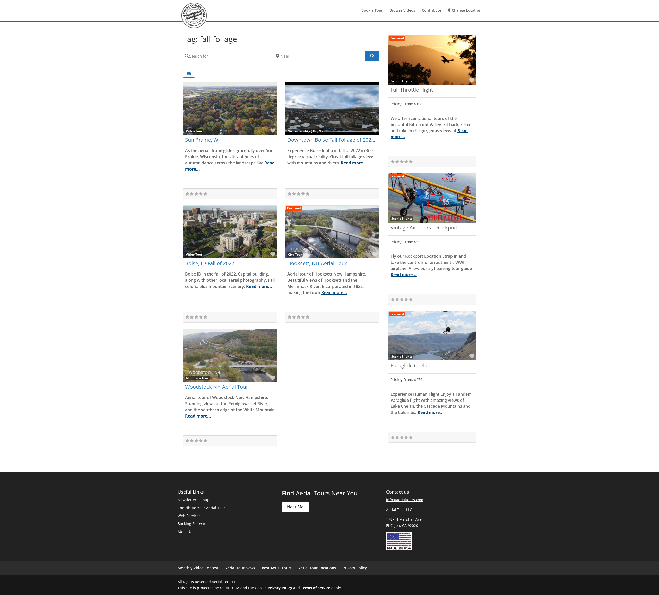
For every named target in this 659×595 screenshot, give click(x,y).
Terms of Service (315, 587)
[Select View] (189, 74)
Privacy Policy (355, 567)
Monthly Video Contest (198, 567)
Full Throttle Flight (412, 89)
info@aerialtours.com (404, 499)
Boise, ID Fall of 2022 (209, 263)
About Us (185, 531)
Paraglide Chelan (410, 365)
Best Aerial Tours (277, 567)
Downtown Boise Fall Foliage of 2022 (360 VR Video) (348, 139)
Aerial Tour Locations (317, 567)
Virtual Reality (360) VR (305, 131)
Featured (294, 208)
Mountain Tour (197, 378)
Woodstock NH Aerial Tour (216, 386)
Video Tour (194, 131)
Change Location (466, 10)
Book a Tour (372, 10)
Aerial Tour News (240, 567)
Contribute (431, 10)
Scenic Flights (401, 81)
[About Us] (399, 548)
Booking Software (192, 523)
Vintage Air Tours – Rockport (424, 227)
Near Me (295, 507)
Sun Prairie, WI (202, 139)
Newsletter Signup (194, 499)
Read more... (354, 163)
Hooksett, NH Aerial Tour (317, 263)
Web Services (189, 515)
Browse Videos (402, 10)
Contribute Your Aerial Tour (201, 507)
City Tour (295, 254)
